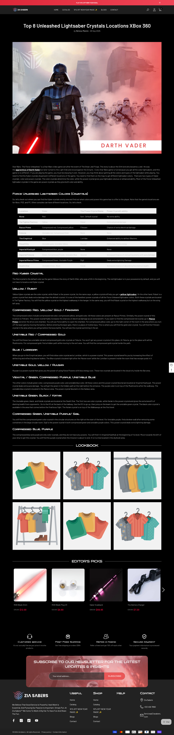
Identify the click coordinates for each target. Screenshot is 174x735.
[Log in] (154, 9)
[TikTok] (28, 720)
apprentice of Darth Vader (28, 169)
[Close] (160, 3)
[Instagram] (21, 720)
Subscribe (114, 676)
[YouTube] (36, 720)
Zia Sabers (22, 732)
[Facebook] (13, 720)
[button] (66, 10)
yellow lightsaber (128, 294)
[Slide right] (163, 589)
